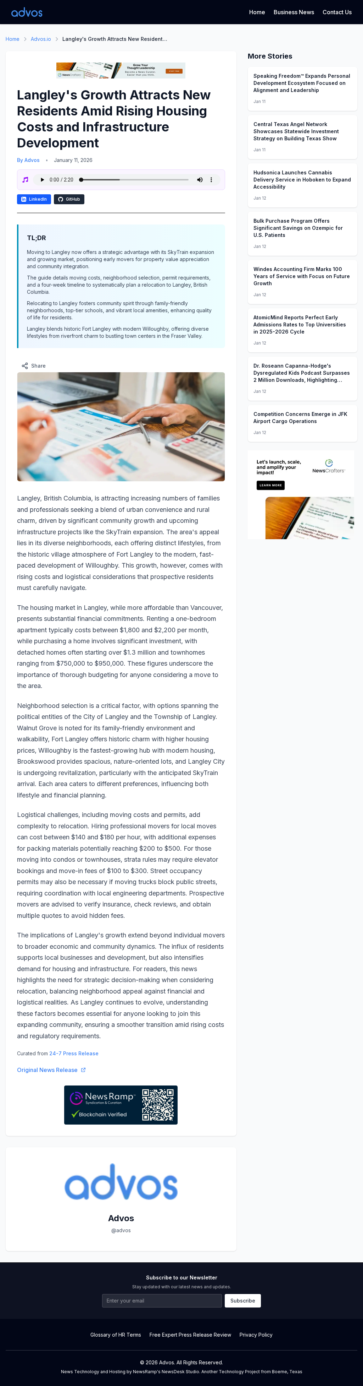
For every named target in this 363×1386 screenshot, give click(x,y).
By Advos (28, 160)
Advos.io (41, 39)
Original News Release (47, 1069)
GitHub (73, 199)
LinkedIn (38, 199)
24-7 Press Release (74, 1053)
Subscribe (242, 1301)
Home (257, 12)
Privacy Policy (256, 1335)
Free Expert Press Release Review (190, 1335)
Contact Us (337, 12)
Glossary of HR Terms (115, 1335)
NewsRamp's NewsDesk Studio (166, 1371)
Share (38, 366)
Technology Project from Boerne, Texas (260, 1371)
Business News (294, 12)
